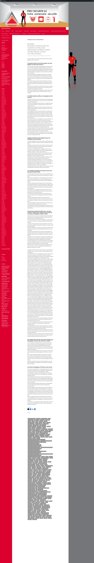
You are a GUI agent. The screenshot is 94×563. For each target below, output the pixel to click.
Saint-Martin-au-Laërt (46, 506)
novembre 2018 (4, 195)
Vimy (29, 516)
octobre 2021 (4, 157)
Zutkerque (34, 519)
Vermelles (30, 515)
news (2, 256)
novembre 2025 (4, 101)
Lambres (39, 473)
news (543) (3, 47)
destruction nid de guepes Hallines (34, 447)
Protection (4, 320)
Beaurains (33, 427)
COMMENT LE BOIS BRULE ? (6, 76)
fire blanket (7, 288)
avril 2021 (3, 165)
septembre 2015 (4, 234)
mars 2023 (3, 139)
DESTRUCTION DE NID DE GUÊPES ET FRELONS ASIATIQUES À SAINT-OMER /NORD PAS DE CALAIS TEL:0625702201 (38, 50)
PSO (6, 325)
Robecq (29, 502)
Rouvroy (42, 502)
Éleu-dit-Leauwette (31, 459)
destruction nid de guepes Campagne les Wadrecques (37, 442)
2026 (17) (3, 63)
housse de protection (6, 290)
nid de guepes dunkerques (32, 490)
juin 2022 (3, 148)
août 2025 (3, 105)
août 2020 (3, 170)
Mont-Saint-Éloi (38, 482)
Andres (29, 421)
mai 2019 (3, 187)
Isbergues (29, 472)
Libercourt (39, 476)
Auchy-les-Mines (45, 423)
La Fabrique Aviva (4, 295)
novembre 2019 (4, 179)
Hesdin (50, 469)
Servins (47, 510)
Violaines (32, 516)
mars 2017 (3, 215)
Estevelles (45, 460)
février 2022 (3, 153)
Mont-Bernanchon (31, 482)
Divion (47, 456)
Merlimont (40, 481)
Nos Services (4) (4, 50)
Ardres (37, 422)
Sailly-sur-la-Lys (43, 503)
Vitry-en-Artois (38, 516)
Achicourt (38, 418)
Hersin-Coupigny (44, 469)
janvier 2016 (3, 229)
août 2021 (3, 160)
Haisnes (29, 468)
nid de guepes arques (42, 485)
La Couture (48, 472)
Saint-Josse (30, 506)
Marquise (29, 481)
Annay (37, 421)
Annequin (41, 421)
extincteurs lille (4, 287)
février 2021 (3, 166)
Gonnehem (38, 465)
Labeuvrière (30, 473)
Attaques (48, 422)
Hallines (33, 468)
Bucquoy (50, 430)
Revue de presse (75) (5, 48)
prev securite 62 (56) (5, 58)
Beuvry (44, 427)
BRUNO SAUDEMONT (37, 55)
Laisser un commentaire (46, 55)
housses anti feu (4, 292)
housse (3, 289)
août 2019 (3, 183)
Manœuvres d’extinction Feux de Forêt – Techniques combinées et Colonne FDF (6, 81)
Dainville (29, 438)
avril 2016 (3, 225)
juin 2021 (3, 162)
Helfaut (35, 469)
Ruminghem (30, 503)
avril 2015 (3, 241)
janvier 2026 (3, 98)
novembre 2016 (4, 219)
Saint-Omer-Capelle (37, 507)
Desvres (43, 456)
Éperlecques (45, 459)
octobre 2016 (4, 220)
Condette (37, 435)
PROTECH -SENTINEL (4, 33)
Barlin (29, 427)
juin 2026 (3, 92)
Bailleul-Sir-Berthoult (32, 426)
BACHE (3, 267)
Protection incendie (5, 323)
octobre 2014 (4, 245)
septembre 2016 (4, 221)
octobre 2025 (4, 102)
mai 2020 (3, 173)
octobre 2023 (4, 130)
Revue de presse (4, 260)
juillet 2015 (3, 237)
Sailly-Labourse (36, 503)
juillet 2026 (3, 90)
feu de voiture (4, 288)
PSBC (3, 325)
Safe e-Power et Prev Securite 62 (15, 33)
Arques (40, 422)
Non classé (3, 257)
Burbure (29, 431)
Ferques (41, 461)
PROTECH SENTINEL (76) (5, 55)
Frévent (42, 464)
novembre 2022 (4, 144)
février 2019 (3, 191)
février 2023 (3, 140)
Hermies (39, 469)
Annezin (45, 421)
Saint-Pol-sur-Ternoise (46, 507)
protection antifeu (4, 321)
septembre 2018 (4, 198)
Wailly (44, 516)
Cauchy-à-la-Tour (42, 434)
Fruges (46, 464)
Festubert (45, 461)
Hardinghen (30, 469)
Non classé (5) (4, 49)
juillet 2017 (3, 211)
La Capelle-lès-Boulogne (41, 472)
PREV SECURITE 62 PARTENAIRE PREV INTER (34, 33)
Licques (43, 476)
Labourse (35, 473)
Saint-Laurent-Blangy (37, 506)
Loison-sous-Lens (31, 477)
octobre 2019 (4, 181)
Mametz (46, 478)
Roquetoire (38, 502)
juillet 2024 (3, 118)
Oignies (35, 498)
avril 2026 (3, 94)
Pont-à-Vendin (30, 499)
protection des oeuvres (5, 322)
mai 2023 (3, 136)
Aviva (9, 266)
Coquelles (42, 435)
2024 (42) (3, 65)
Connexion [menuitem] (4, 0)
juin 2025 (3, 106)
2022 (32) (3, 67)
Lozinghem (30, 478)
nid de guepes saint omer (42, 494)
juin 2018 (3, 200)
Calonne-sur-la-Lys (47, 431)
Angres (33, 421)
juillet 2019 (3, 185)
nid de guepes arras (31, 486)
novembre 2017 (4, 208)
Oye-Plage (45, 498)
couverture (4, 271)
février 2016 (3, 228)
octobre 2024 (4, 115)
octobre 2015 (4, 233)
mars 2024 (3, 123)
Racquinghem (37, 499)
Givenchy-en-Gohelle (31, 465)
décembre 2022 (4, 143)
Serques (43, 510)
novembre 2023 (4, 128)
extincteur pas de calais (5, 285)
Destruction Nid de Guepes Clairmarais (34, 444)
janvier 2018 (3, 207)
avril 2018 (3, 203)
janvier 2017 (3, 216)
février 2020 (3, 177)
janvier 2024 (3, 126)
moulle (49, 482)
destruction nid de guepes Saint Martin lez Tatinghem (37, 451)
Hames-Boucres (45, 468)
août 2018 (3, 199)
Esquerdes (36, 460)
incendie (4, 293)
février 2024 (3, 124)
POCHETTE (3, 309)
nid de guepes (3, 296)
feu (6, 287)
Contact (43, 33)
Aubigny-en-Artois (31, 423)
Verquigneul (35, 515)
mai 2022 (3, 149)
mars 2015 (3, 242)
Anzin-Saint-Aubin (31, 422)
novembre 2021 (4, 156)
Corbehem (47, 435)
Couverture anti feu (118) (5, 54)
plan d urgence (4, 297)
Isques (34, 472)
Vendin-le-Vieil (38, 514)
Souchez (29, 511)
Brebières (42, 430)
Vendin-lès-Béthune (45, 514)
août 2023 (3, 132)
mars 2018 (3, 204)
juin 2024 (3, 119)
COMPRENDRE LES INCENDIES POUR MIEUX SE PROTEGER (6, 74)
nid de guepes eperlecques (42, 490)
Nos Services (3, 259)
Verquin (40, 515)
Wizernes (29, 519)
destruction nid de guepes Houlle (46, 447)
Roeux (33, 502)
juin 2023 (3, 135)
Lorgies (49, 477)
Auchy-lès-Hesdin (38, 423)
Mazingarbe (35, 481)
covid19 (3, 284)
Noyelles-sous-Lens (48, 497)
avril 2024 (3, 122)
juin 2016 (3, 224)
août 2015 (3, 236)
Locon (47, 476)
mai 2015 (3, 240)
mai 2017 (3, 212)
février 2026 (3, 97)
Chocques (48, 434)
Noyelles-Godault (31, 497)
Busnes (34, 431)
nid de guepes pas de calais (32, 494)
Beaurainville (39, 427)
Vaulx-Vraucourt (31, 514)
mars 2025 (3, 109)
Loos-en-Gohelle (43, 477)
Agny (49, 418)
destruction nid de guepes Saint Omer (34, 452)
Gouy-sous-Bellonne (49, 465)
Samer (35, 510)
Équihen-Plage (30, 460)
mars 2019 (3, 190)
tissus (7, 326)
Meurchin (45, 481)
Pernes (50, 498)
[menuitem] (1, 1)
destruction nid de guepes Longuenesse (34, 448)
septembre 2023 (4, 131)
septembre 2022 (4, 147)
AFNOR (3, 266)
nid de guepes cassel (39, 489)
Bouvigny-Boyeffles (36, 430)
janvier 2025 (3, 111)
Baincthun (39, 426)
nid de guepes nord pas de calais (41, 493)
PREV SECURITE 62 (6, 28)
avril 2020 (3, 174)
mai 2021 (3, 164)
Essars (40, 460)
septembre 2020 (4, 169)
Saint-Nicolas (30, 507)
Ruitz (46, 502)
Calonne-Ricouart (39, 431)
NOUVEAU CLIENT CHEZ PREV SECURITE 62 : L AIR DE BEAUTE (6, 84)
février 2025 (3, 110)
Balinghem (44, 426)
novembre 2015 (4, 232)
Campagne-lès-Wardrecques (33, 434)
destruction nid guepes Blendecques (34, 456)
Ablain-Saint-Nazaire (31, 418)
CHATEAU (3, 269)
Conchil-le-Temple (31, 435)
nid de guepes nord (31, 493)
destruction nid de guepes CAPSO (33, 443)
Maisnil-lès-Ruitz (40, 478)
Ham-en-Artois (39, 468)
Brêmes (46, 430)
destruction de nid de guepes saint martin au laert (36, 439)
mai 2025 (3, 107)
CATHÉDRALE (6, 268)
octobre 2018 (4, 196)
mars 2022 (3, 152)
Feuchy (50, 461)
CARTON (3, 268)
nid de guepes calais (31, 489)
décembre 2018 (4, 194)
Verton (44, 515)
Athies (44, 422)
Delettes (38, 438)
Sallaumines (30, 510)
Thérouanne (43, 511)
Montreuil (44, 482)
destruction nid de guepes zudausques (34, 455)
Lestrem (34, 476)
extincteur (6, 284)
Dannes (34, 438)
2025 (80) (3, 64)
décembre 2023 (4, 127)
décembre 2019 (4, 178)
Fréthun (37, 464)
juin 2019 (3, 186)
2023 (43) (3, 66)
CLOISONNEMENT (5, 270)
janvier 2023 (3, 141)
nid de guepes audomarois (40, 486)
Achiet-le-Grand (44, 418)
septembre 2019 (4, 182)
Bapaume (48, 426)
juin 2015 (3, 238)
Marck (50, 478)
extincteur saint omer (5, 286)
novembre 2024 (4, 114)
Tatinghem (34, 511)
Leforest (29, 476)
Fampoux (36, 461)
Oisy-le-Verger (40, 498)
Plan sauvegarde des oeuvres (5, 306)
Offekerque (30, 498)
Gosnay (43, 465)
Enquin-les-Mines (39, 459)
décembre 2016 (4, 217)
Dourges (51, 456)
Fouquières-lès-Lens (31, 464)
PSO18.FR (8, 325)
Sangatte (39, 510)
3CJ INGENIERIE (24, 33)
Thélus (39, 511)
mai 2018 (3, 202)
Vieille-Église (49, 515)
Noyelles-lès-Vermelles (40, 497)
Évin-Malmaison (31, 461)
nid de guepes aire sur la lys (32, 485)
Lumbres (34, 478)
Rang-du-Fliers (43, 499)
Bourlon (29, 430)
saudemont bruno (4, 326)
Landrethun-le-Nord (46, 473)
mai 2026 (3, 93)
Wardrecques (48, 516)
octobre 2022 (4, 145)
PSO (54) (3, 59)
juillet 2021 (3, 161)
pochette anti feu (4, 310)
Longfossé (37, 477)
